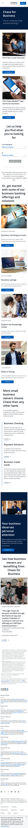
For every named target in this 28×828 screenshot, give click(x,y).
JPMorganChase (4, 810)
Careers (22, 810)
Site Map (3, 813)
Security (16, 813)
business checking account (17, 753)
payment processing (5, 774)
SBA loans (21, 711)
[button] (26, 817)
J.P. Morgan (14, 806)
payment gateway (4, 734)
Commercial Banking (5, 762)
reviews (13, 734)
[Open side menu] (3, 3)
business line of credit (17, 712)
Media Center (14, 810)
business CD (19, 742)
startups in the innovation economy (13, 765)
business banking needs (18, 773)
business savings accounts (17, 741)
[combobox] (14, 147)
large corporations (18, 763)
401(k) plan (5, 784)
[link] (1, 792)
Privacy (9, 813)
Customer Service (4, 806)
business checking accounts (17, 699)
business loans (18, 710)
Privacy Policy (5, 826)
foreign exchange (14, 774)
